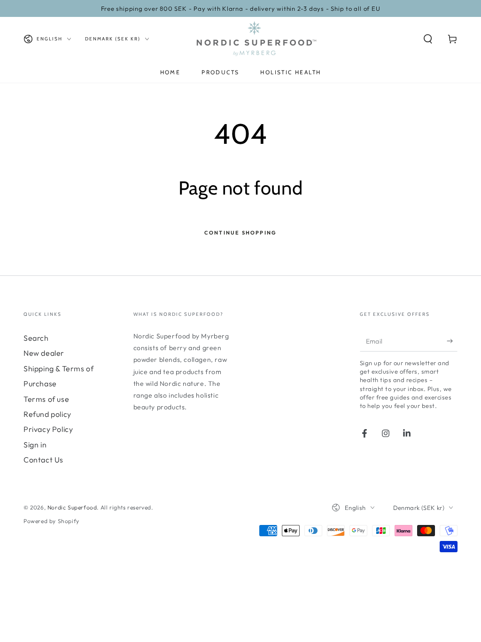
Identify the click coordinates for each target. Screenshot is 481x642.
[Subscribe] (452, 340)
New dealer (43, 353)
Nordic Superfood (72, 507)
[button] (428, 39)
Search (36, 338)
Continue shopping (240, 232)
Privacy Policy (48, 429)
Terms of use (46, 399)
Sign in (35, 444)
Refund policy (47, 414)
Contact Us (43, 459)
